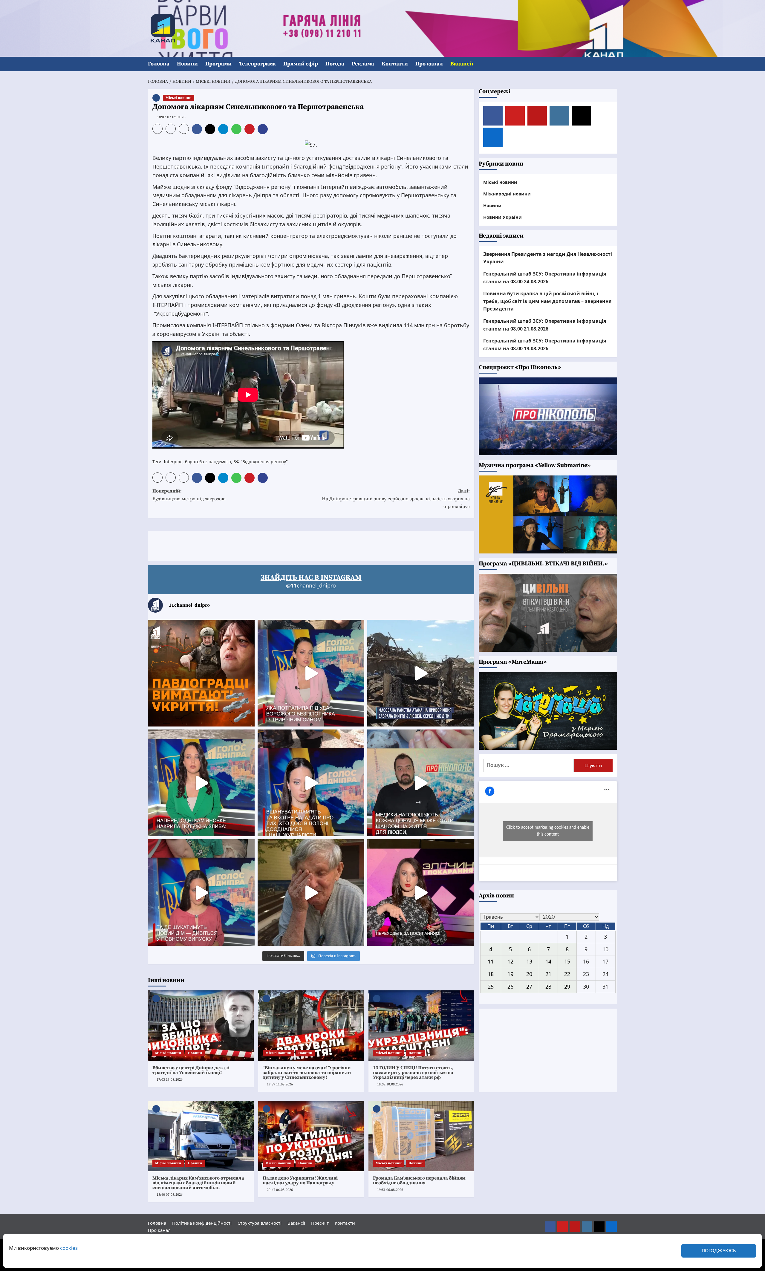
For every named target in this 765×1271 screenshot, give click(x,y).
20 (529, 974)
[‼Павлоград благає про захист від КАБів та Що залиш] (201, 673)
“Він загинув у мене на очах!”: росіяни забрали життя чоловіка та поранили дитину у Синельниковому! (307, 1072)
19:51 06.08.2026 (390, 1190)
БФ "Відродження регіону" (260, 461)
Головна (158, 63)
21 (548, 974)
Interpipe (173, 461)
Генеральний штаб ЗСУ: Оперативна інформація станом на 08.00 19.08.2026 (544, 344)
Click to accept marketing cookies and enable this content (547, 830)
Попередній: (189, 495)
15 (567, 961)
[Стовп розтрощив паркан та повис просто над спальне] (311, 782)
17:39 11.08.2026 (280, 1084)
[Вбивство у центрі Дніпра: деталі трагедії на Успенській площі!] (201, 1025)
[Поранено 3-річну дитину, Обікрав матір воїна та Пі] (201, 782)
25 (491, 986)
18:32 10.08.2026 (390, 1084)
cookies (69, 1247)
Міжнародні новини (507, 194)
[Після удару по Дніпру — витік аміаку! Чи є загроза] (311, 892)
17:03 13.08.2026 (170, 1079)
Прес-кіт (320, 1223)
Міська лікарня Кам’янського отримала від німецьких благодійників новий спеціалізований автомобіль (198, 1183)
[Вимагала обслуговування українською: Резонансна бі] (420, 892)
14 (548, 961)
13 (529, 961)
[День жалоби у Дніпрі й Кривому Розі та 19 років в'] (311, 673)
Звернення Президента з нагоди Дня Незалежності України (547, 258)
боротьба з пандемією (208, 461)
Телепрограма (257, 63)
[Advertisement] (256, 544)
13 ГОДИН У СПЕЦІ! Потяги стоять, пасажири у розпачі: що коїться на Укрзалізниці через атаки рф (413, 1072)
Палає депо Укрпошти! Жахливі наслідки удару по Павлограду (300, 1180)
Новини (187, 63)
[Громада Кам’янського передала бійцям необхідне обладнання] (421, 1136)
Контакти (395, 63)
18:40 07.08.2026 (170, 1194)
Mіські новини (179, 98)
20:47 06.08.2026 (280, 1190)
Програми (218, 63)
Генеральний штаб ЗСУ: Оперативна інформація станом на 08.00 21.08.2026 (544, 325)
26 (510, 986)
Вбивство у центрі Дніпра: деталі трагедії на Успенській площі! (191, 1070)
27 (529, 986)
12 (510, 961)
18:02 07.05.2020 (171, 117)
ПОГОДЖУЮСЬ (719, 1251)
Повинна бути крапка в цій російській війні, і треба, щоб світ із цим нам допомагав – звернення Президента (547, 301)
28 (548, 986)
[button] (613, 64)
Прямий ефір (300, 63)
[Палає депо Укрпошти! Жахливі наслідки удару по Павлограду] (311, 1136)
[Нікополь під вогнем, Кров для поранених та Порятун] (420, 782)
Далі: (396, 498)
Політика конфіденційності (202, 1223)
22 (567, 974)
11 (491, 961)
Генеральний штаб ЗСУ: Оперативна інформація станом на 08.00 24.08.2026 (544, 277)
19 (510, 974)
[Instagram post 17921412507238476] (420, 673)
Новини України (502, 217)
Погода (334, 63)
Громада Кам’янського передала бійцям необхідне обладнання (419, 1180)
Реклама (363, 63)
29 (567, 986)
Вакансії (461, 63)
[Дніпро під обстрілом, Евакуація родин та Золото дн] (201, 892)
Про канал (429, 63)
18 (491, 974)
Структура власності (259, 1223)
